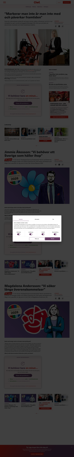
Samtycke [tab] (21, 219)
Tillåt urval (37, 238)
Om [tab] (53, 219)
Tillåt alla (52, 238)
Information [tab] (37, 219)
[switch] (30, 234)
